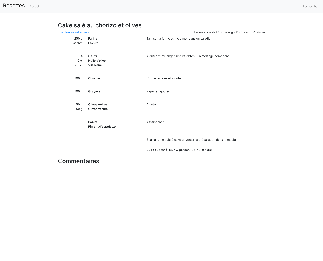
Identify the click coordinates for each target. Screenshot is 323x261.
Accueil (34, 6)
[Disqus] (161, 213)
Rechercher (311, 6)
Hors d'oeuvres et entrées (73, 32)
